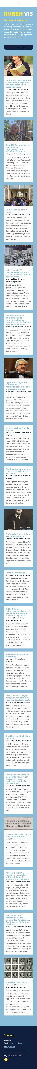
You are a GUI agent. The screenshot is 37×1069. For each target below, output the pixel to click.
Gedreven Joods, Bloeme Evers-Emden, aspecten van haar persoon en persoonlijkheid (18, 83)
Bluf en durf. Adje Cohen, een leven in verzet (18, 535)
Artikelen (18, 391)
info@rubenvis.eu (15, 1043)
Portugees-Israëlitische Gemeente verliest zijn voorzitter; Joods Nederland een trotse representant (17, 779)
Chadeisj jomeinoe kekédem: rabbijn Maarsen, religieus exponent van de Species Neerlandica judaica (18, 319)
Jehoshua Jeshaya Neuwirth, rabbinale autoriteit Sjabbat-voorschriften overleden (18, 876)
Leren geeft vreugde (16, 573)
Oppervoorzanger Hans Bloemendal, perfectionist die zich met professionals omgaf (18, 385)
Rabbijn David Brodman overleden (17, 655)
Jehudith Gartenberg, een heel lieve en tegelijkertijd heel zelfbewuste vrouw (18, 148)
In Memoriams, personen (21, 89)
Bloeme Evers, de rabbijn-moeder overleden (18, 835)
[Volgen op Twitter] (5, 1059)
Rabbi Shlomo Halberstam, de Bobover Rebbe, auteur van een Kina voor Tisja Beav (18, 612)
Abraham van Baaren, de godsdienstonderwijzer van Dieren (18, 471)
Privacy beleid (9, 1047)
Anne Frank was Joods (16, 982)
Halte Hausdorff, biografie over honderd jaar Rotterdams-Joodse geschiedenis (18, 273)
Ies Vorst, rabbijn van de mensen (17, 429)
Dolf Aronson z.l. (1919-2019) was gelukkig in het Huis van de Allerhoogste (18, 697)
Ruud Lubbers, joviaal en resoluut (18, 737)
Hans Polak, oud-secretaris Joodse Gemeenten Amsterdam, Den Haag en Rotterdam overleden (18, 919)
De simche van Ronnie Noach (16, 211)
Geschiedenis (18, 279)
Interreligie (25, 987)
